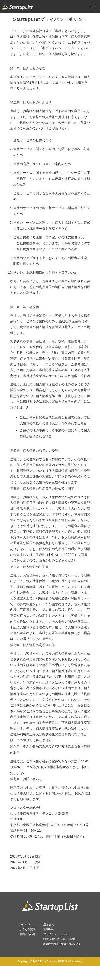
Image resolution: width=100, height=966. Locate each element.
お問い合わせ (27, 934)
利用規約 (48, 929)
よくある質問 (27, 929)
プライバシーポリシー (56, 934)
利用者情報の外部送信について (62, 943)
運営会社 (48, 924)
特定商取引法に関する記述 (59, 938)
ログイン (24, 924)
